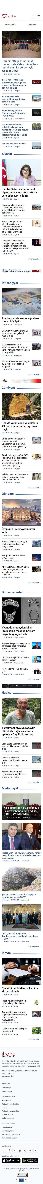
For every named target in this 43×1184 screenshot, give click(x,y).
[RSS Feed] (35, 1150)
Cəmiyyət (8, 387)
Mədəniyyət (10, 788)
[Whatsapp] (4, 1150)
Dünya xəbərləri (13, 592)
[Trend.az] (9, 16)
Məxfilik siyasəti (7, 1131)
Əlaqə (4, 1108)
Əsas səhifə (10, 24)
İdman (6, 953)
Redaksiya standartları (10, 1111)
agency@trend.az (8, 1076)
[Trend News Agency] (8, 1054)
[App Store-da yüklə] (11, 1160)
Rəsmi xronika (7, 1091)
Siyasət (7, 154)
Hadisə (6, 692)
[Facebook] (9, 1150)
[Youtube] (20, 1150)
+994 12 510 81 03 (8, 1073)
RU (26, 1180)
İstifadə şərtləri (7, 1127)
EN (17, 1180)
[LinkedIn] (30, 1150)
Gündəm (8, 493)
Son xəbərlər (6, 1088)
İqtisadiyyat (10, 283)
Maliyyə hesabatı (8, 1118)
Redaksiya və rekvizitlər (10, 1104)
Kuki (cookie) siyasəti (9, 1138)
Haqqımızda (6, 1101)
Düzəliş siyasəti (7, 1115)
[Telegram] (25, 1150)
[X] (14, 1150)
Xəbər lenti (32, 24)
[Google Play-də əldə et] (30, 1160)
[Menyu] (38, 16)
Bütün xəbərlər (33, 259)
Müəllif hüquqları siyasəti (11, 1134)
